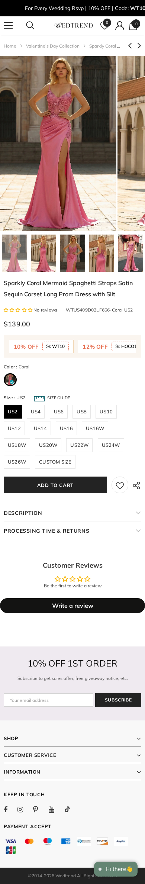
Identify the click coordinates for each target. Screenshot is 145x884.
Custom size (55, 462)
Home (10, 46)
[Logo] (73, 25)
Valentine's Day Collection (53, 46)
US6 (59, 411)
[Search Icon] (37, 26)
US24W (111, 445)
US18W (17, 445)
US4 (36, 411)
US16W (95, 428)
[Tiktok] (71, 809)
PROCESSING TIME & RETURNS (47, 531)
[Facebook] (10, 809)
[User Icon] (119, 25)
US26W (17, 462)
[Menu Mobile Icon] (8, 25)
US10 (106, 411)
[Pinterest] (39, 809)
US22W (79, 445)
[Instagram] (24, 809)
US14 (40, 428)
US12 (14, 428)
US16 (66, 428)
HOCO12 (129, 346)
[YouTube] (55, 809)
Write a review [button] (72, 605)
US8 (82, 411)
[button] (18, 310)
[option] (58, 143)
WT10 (58, 346)
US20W (48, 445)
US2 (13, 411)
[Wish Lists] (120, 485)
